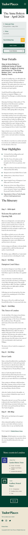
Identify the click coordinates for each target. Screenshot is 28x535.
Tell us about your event (8, 516)
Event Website (13, 51)
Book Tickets (13, 45)
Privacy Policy (5, 526)
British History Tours (17, 431)
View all (14, 501)
